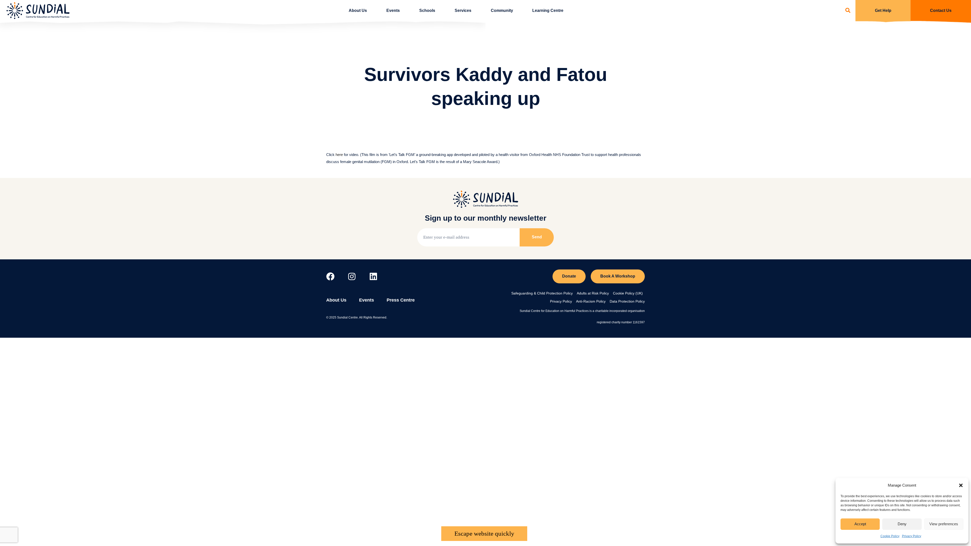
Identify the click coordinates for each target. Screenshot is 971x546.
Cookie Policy (889, 536)
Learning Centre (547, 10)
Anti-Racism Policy (591, 301)
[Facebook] (330, 276)
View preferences (943, 524)
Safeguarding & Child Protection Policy (542, 293)
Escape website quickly (484, 533)
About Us (358, 10)
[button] (960, 485)
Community (502, 10)
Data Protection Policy (627, 301)
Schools (427, 10)
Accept (860, 524)
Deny (902, 524)
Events (393, 10)
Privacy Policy (911, 536)
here (339, 154)
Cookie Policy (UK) (628, 293)
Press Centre (401, 300)
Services (463, 10)
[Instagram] (352, 276)
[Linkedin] (373, 276)
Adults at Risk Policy (593, 293)
